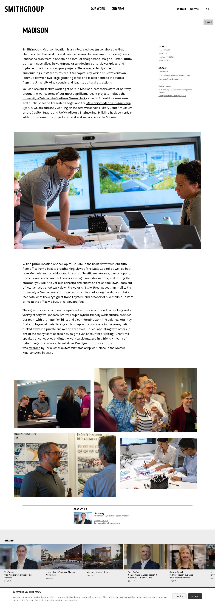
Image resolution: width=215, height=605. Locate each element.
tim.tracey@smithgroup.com (170, 79)
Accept (195, 596)
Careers (194, 9)
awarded (34, 348)
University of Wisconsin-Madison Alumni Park (54, 98)
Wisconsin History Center (101, 108)
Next (211, 556)
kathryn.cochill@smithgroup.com (172, 96)
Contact (181, 9)
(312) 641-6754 (101, 520)
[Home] (24, 9)
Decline (179, 596)
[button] (98, 9)
